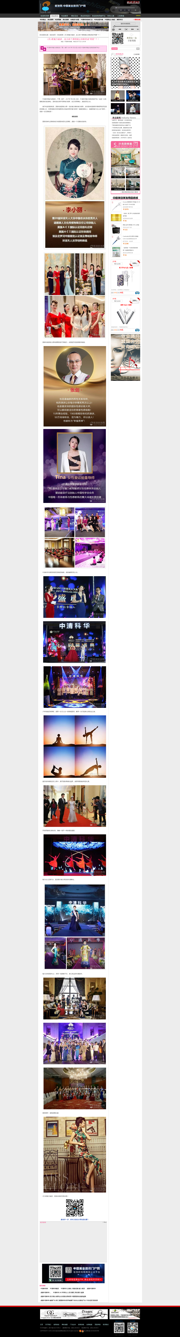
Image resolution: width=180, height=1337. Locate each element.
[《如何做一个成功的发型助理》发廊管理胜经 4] (116, 256)
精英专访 (120, 19)
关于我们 (48, 1324)
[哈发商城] (125, 199)
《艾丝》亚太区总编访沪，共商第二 (122, 132)
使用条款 (56, 1324)
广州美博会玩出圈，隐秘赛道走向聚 (122, 127)
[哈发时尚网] (44, 7)
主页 (41, 1324)
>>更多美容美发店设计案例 (129, 192)
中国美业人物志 (110, 19)
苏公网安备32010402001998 (91, 1331)
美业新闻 (50, 19)
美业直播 (66, 19)
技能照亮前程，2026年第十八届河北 (122, 137)
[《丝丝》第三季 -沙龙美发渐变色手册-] (116, 222)
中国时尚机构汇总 (87, 19)
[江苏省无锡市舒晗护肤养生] (118, 183)
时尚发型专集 (98, 19)
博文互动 (74, 16)
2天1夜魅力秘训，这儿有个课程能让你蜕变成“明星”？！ (82, 35)
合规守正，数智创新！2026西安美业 (122, 120)
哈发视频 (58, 19)
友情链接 (89, 1324)
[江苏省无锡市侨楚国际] (133, 183)
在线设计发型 (74, 19)
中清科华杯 (44, 1288)
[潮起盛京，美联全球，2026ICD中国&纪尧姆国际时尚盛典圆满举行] (133, 107)
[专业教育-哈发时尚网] (125, 380)
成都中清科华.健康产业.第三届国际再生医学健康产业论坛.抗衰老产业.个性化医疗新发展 (69, 1300)
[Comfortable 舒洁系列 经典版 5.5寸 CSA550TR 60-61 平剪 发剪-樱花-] (116, 245)
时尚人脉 (111, 16)
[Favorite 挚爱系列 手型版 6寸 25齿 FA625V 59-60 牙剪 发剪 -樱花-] (116, 211)
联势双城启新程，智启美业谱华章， (122, 130)
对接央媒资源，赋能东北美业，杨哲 (122, 135)
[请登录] (138, 15)
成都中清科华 (91, 1288)
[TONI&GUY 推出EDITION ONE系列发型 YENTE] (118, 95)
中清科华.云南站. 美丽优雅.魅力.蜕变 (73, 1288)
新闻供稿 (81, 1324)
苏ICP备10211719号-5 (55, 1328)
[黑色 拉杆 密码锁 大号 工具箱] (116, 234)
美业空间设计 (86, 16)
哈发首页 (53, 35)
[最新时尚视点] (125, 55)
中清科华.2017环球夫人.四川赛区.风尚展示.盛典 (68, 1292)
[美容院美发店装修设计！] (73, 31)
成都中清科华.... (46, 1292)
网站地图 (65, 1324)
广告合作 (73, 1324)
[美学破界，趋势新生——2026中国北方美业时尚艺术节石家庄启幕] (118, 107)
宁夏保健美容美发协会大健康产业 (121, 125)
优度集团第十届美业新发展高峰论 (121, 122)
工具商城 (120, 16)
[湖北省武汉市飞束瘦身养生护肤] (125, 166)
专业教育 (64, 16)
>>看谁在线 (136, 19)
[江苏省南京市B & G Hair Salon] (118, 171)
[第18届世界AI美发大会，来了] (133, 95)
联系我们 (106, 1324)
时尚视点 (43, 19)
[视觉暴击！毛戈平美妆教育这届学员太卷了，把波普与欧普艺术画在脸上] (125, 88)
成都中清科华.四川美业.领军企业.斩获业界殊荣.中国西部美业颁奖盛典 (63, 1296)
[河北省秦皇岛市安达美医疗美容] (133, 171)
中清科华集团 (54, 1288)
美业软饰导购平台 (98, 16)
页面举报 (98, 1324)
